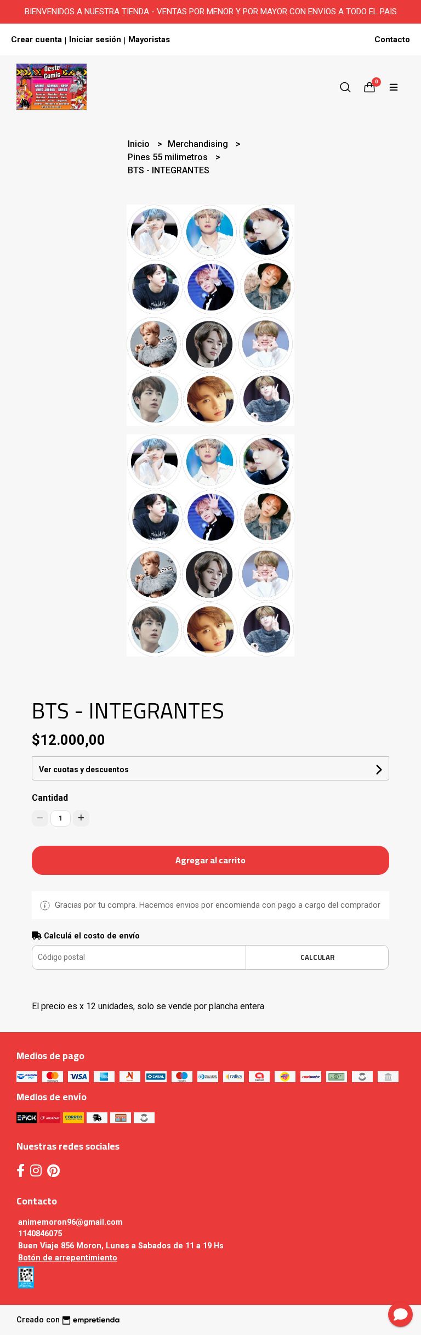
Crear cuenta (36, 39)
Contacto (392, 39)
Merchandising (199, 144)
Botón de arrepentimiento (67, 1258)
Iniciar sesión (95, 39)
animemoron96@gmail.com (70, 1222)
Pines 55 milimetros (169, 157)
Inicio (140, 144)
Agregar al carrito (210, 860)
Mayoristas (149, 39)
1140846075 (40, 1233)
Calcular (317, 957)
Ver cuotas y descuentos (84, 769)
